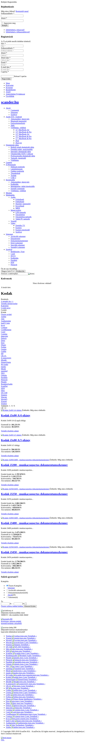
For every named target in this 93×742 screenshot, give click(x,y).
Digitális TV (20, 225)
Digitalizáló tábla (12, 145)
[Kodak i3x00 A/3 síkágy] (11, 435)
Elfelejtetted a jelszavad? (15, 30)
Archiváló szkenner (18, 236)
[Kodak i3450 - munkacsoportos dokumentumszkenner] (25, 547)
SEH (3, 388)
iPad (17, 141)
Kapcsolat (9, 85)
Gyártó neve (5, 308)
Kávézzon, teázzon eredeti (11, 621)
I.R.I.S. (4, 356)
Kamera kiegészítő (23, 230)
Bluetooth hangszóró (19, 121)
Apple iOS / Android (14, 117)
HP (2, 354)
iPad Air (19, 143)
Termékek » (32, 636)
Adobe (3, 317)
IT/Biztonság (11, 165)
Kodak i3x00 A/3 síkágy (15, 440)
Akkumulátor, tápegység (20, 119)
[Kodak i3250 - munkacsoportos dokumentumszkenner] (25, 489)
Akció (8, 108)
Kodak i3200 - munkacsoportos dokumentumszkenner (34, 465)
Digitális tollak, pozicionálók (22, 149)
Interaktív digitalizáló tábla (21, 152)
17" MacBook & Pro (23, 139)
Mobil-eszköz (16, 210)
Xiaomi (4, 401)
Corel (13, 254)
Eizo (2, 343)
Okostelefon (20, 215)
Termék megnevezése (9, 304)
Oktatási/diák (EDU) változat (22, 154)
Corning (4, 334)
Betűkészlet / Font (17, 252)
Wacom (4, 397)
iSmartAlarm (6, 362)
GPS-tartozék (21, 212)
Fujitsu (3, 347)
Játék (13, 125)
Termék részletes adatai (10, 431)
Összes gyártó (6, 314)
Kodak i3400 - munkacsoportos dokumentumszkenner (34, 523)
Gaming (9, 162)
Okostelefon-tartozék (23, 217)
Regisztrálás (6, 79)
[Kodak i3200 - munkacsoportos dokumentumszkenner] (25, 460)
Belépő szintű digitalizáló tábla (22, 147)
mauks (3, 367)
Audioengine (6, 321)
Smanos (4, 395)
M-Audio (4, 364)
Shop (8, 83)
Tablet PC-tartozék (23, 219)
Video (13, 223)
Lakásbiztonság (17, 169)
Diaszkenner (15, 239)
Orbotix (4, 375)
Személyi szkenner (18, 247)
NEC (3, 373)
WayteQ (4, 399)
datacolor (4, 336)
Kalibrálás (14, 184)
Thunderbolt (15, 173)
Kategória (4, 306)
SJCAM (4, 393)
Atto (2, 319)
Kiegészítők (10, 180)
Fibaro (3, 345)
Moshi (3, 369)
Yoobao (4, 404)
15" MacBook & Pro (23, 136)
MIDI (18, 208)
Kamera (19, 228)
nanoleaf (4, 371)
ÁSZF (8, 92)
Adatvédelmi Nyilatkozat (15, 94)
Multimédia (10, 195)
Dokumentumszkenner (19, 241)
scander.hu (10, 102)
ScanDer (4, 386)
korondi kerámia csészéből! (11, 623)
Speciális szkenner (18, 245)
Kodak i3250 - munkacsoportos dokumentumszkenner (34, 494)
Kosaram (9, 88)
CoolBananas (6, 330)
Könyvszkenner (17, 243)
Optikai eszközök (17, 171)
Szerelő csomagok (18, 189)
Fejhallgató (20, 199)
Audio (13, 197)
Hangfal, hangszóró (23, 204)
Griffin (3, 351)
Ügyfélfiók (10, 96)
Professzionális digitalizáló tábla (23, 156)
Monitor (9, 193)
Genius (3, 349)
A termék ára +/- (7, 301)
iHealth (4, 360)
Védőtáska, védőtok (18, 128)
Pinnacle (14, 265)
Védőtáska (15, 160)
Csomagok (15, 110)
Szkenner (14, 112)
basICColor (5, 323)
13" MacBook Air (22, 134)
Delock (4, 338)
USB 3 (13, 178)
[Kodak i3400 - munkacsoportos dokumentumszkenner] (25, 518)
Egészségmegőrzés (18, 123)
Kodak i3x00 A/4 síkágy (15, 415)
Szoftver (14, 115)
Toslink (13, 175)
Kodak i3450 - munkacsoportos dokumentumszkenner (34, 552)
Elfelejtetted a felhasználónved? (18, 32)
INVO (13, 256)
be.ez (3, 325)
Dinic (3, 341)
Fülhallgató (20, 202)
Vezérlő (13, 221)
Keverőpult (20, 206)
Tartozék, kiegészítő (18, 158)
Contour (4, 327)
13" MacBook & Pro (23, 132)
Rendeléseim (11, 90)
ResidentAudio (6, 384)
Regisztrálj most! (22, 11)
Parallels (14, 260)
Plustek (4, 382)
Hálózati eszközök (18, 167)
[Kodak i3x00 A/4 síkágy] (11, 410)
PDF (12, 262)
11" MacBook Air (22, 130)
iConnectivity (6, 358)
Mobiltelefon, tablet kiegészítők (23, 186)
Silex (3, 391)
